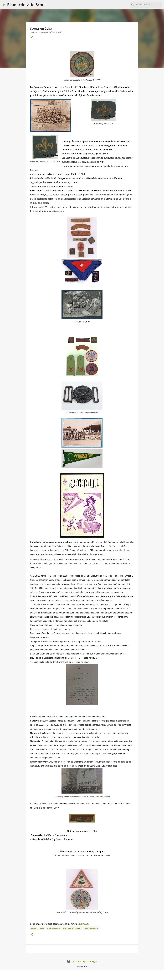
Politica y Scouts (91, 928)
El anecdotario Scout (26, 4)
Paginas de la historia (72, 928)
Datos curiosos (37, 928)
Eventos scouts (53, 928)
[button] (31, 37)
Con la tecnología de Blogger (83, 961)
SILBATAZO (83, 924)
